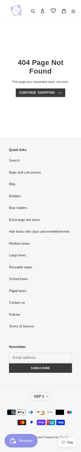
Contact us (17, 302)
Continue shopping (37, 92)
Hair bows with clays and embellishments (39, 231)
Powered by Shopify (56, 437)
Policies (14, 314)
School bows (18, 279)
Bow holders (18, 208)
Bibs (12, 184)
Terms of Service (21, 326)
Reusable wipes (20, 267)
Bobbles (15, 196)
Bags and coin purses (25, 172)
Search (14, 160)
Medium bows (19, 243)
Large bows (17, 255)
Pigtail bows (18, 291)
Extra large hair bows (24, 220)
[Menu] (73, 11)
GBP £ (39, 396)
